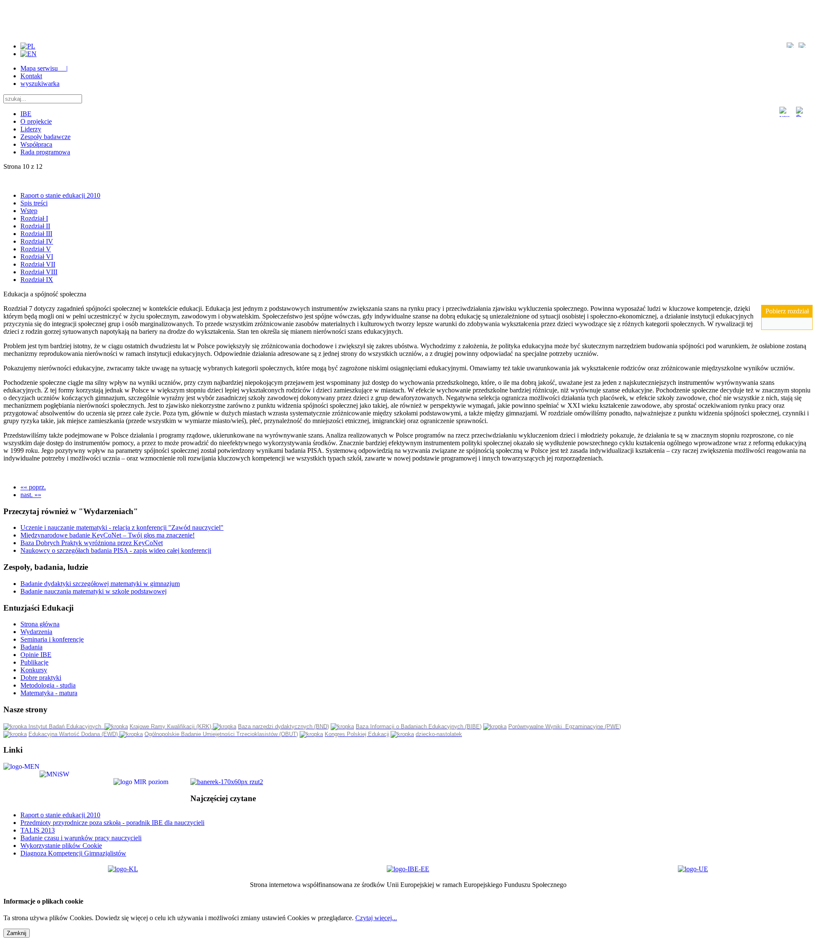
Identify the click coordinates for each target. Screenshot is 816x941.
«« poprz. (33, 487)
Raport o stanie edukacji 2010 (60, 195)
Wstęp (28, 210)
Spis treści (34, 203)
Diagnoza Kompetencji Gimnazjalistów (73, 853)
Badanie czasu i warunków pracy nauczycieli (81, 837)
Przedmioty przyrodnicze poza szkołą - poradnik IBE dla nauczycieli (112, 822)
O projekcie (36, 121)
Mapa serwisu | (44, 68)
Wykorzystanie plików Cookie (61, 845)
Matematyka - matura (48, 693)
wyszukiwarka (40, 83)
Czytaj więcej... (376, 917)
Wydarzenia (36, 631)
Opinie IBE (35, 654)
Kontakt (31, 76)
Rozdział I (34, 218)
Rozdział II (35, 226)
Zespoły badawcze (45, 136)
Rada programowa (45, 152)
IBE (25, 113)
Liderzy (30, 129)
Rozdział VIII (38, 272)
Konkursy (33, 670)
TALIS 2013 (37, 830)
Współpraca (36, 144)
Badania (31, 647)
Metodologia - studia (48, 685)
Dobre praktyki (40, 677)
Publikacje (34, 662)
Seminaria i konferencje (52, 639)
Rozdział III (36, 233)
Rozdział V (35, 249)
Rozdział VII (37, 264)
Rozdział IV (36, 241)
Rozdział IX (36, 279)
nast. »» (30, 494)
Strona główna (40, 624)
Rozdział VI (36, 256)
